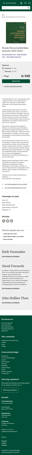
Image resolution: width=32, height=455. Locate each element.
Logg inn (21, 3)
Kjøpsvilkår (4, 331)
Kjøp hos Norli (16, 81)
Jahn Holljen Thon (13, 57)
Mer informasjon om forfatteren (11, 256)
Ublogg (3, 346)
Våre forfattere (5, 362)
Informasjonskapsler (7, 452)
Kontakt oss (4, 356)
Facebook (3, 221)
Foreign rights (5, 373)
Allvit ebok (10, 71)
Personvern (16, 452)
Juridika (3, 342)
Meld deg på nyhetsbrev (10, 390)
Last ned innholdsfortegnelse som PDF (15, 188)
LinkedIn (11, 221)
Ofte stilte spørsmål (6, 323)
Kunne (3, 344)
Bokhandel (4, 365)
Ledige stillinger (5, 367)
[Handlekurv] (25, 3)
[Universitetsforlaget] (10, 3)
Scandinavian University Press (9, 340)
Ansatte (3, 360)
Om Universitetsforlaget (8, 358)
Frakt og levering (6, 325)
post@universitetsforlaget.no (9, 431)
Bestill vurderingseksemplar (13, 86)
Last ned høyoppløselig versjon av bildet (16, 184)
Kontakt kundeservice (7, 329)
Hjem (3, 15)
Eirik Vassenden (9, 54)
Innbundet (10, 68)
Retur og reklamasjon (7, 327)
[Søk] (28, 7)
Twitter (7, 221)
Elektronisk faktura (6, 371)
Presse (3, 369)
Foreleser (4, 364)
